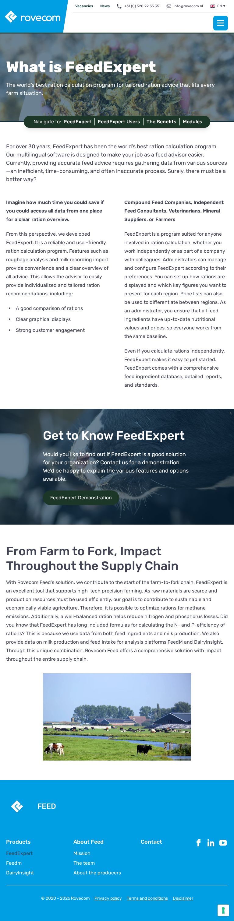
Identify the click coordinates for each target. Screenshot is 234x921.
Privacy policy (108, 898)
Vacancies (84, 6)
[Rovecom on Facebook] (199, 856)
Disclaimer (183, 898)
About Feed (88, 841)
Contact (151, 841)
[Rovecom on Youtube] (223, 856)
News (105, 6)
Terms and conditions (147, 898)
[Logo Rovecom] (34, 16)
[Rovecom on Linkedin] (211, 856)
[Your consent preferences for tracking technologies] (223, 910)
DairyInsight (20, 872)
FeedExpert (19, 853)
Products (18, 841)
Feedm (14, 863)
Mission (81, 853)
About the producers (97, 872)
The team (84, 863)
